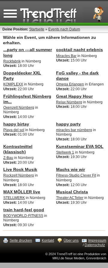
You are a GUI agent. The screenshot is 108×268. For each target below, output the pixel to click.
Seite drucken (21, 240)
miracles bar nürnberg (74, 130)
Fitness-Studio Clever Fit (76, 175)
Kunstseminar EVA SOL (80, 146)
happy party (68, 124)
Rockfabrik (12, 61)
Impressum (97, 240)
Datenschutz (95, 245)
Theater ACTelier (69, 198)
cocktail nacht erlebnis (79, 49)
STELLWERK (14, 198)
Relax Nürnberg (69, 102)
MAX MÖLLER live (21, 191)
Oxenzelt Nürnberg (18, 107)
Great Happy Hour (74, 96)
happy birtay (16, 124)
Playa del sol (13, 130)
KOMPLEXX (13, 84)
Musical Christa (72, 191)
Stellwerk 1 (65, 152)
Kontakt (48, 240)
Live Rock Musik (20, 169)
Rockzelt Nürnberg (18, 175)
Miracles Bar (66, 56)
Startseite (36, 29)
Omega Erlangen (70, 84)
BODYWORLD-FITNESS (23, 216)
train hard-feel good (23, 209)
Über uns (71, 240)
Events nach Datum (64, 29)
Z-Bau (8, 158)
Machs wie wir (70, 169)
